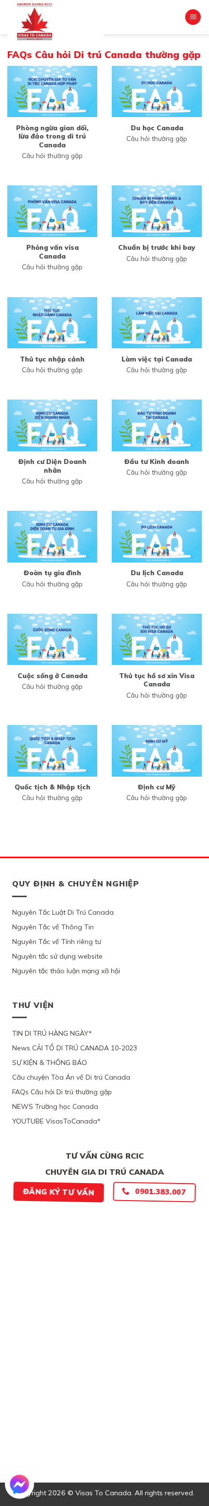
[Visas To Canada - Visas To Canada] (55, 21)
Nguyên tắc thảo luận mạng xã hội (66, 970)
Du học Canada (157, 127)
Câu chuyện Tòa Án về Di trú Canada (71, 1077)
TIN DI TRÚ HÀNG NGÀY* (52, 1033)
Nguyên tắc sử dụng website (57, 956)
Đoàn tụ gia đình (52, 572)
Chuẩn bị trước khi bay (156, 247)
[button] (193, 17)
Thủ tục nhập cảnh (52, 359)
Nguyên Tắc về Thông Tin (53, 927)
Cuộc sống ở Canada (52, 675)
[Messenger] (19, 1484)
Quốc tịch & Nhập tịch (52, 787)
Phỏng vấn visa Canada (52, 251)
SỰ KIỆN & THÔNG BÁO (49, 1062)
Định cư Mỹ (156, 787)
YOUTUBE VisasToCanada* (56, 1121)
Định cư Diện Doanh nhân (52, 465)
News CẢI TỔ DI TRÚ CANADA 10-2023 (74, 1048)
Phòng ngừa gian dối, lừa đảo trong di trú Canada (52, 136)
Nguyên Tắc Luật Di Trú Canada (63, 912)
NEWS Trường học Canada (55, 1106)
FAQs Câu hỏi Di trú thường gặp (62, 1091)
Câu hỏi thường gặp (52, 155)
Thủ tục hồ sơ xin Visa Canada (156, 679)
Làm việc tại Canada (157, 359)
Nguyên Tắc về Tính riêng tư (56, 941)
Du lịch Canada (157, 572)
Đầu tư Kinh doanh (156, 461)
